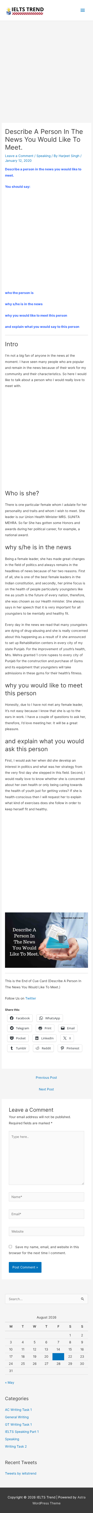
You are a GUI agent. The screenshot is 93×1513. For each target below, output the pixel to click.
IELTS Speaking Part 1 (22, 1432)
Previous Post (46, 1077)
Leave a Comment (19, 156)
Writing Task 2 (16, 1446)
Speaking (43, 156)
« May (9, 1382)
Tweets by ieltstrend (20, 1473)
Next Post (46, 1089)
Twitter (30, 998)
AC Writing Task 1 (18, 1410)
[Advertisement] (46, 74)
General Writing (17, 1417)
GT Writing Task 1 (18, 1424)
